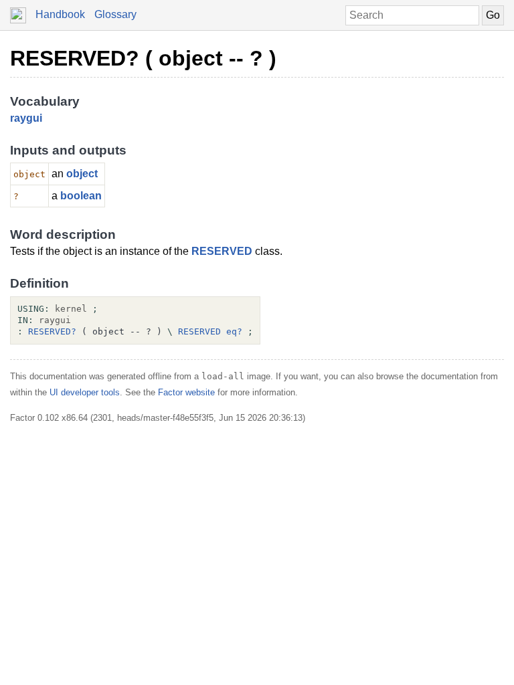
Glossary (115, 14)
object (82, 173)
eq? (234, 331)
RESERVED (221, 251)
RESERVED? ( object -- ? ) (143, 58)
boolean (81, 195)
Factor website (186, 392)
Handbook (60, 14)
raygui (26, 118)
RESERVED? (52, 331)
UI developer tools (85, 392)
